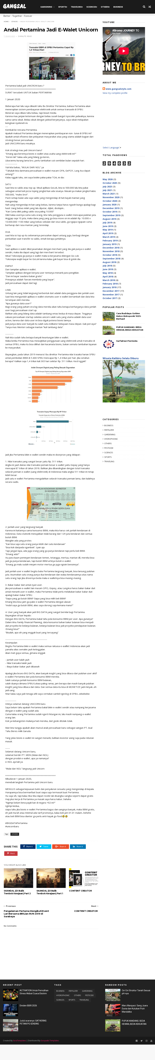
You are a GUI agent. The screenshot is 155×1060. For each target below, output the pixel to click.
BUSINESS (118, 7)
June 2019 (108, 226)
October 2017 (110, 298)
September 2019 (111, 215)
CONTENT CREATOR (80, 890)
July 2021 (107, 190)
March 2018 (109, 280)
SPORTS (62, 7)
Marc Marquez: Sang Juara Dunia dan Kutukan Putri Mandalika (135, 1008)
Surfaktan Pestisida (126, 341)
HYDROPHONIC (111, 439)
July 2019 (107, 222)
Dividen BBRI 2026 (28, 1005)
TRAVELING (76, 7)
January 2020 (109, 204)
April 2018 (108, 276)
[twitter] (142, 1041)
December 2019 (111, 208)
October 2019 (110, 211)
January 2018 (109, 287)
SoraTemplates (19, 1040)
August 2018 (109, 262)
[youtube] (151, 1041)
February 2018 (110, 283)
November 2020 (111, 197)
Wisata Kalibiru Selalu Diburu (121, 358)
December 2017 (111, 290)
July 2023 (107, 186)
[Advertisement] (124, 122)
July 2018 (107, 265)
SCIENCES (91, 7)
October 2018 (110, 254)
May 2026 (108, 179)
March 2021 (109, 193)
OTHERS (105, 7)
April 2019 (108, 233)
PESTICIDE (108, 448)
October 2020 (110, 200)
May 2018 (108, 272)
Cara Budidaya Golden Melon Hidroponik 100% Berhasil (128, 316)
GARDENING (46, 7)
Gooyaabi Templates (50, 1040)
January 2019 (109, 244)
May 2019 (108, 229)
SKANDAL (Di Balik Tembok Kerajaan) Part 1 (49, 892)
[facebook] (137, 1041)
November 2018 (111, 251)
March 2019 (109, 236)
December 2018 (111, 247)
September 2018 (111, 258)
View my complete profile (115, 92)
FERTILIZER (109, 430)
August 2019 (109, 218)
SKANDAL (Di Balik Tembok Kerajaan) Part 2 (17, 892)
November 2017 (111, 294)
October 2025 (110, 182)
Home (6, 22)
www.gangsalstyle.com (118, 88)
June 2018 (108, 269)
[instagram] (146, 1041)
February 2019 (110, 240)
